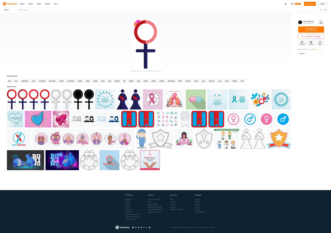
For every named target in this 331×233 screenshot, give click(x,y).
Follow (321, 23)
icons (102, 81)
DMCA (149, 202)
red (124, 81)
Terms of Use (193, 227)
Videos (39, 4)
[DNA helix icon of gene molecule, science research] (19, 139)
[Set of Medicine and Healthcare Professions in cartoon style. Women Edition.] (226, 139)
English (197, 199)
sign (138, 81)
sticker (146, 81)
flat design (70, 81)
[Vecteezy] (10, 4)
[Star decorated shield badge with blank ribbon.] (279, 139)
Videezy (127, 204)
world (227, 81)
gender (80, 81)
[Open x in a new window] (146, 227)
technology (171, 81)
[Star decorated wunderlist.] (129, 119)
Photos (30, 4)
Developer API (129, 212)
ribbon (131, 81)
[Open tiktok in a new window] (144, 227)
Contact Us (173, 202)
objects (234, 81)
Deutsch (197, 207)
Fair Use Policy (210, 227)
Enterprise (128, 207)
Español (197, 202)
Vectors (22, 4)
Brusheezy (128, 199)
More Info (302, 53)
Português (198, 204)
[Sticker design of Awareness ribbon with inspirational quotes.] (153, 99)
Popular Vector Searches (155, 207)
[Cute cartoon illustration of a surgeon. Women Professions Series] (141, 139)
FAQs (171, 199)
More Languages (200, 211)
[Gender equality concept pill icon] (196, 99)
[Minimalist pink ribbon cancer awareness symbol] (109, 160)
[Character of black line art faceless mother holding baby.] (246, 139)
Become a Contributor (176, 209)
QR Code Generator (130, 219)
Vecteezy (127, 202)
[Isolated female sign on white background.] (12, 99)
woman (188, 81)
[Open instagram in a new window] (135, 227)
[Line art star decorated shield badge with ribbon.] (160, 139)
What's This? (314, 49)
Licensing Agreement (154, 199)
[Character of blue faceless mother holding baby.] (122, 99)
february (211, 81)
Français (197, 209)
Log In (322, 4)
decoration (52, 81)
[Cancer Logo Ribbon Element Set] (167, 119)
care (16, 81)
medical (117, 81)
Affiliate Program (153, 204)
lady (109, 81)
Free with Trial (311, 29)
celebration (24, 81)
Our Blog (172, 207)
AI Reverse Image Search (132, 214)
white (180, 81)
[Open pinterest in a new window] (141, 227)
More (55, 4)
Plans (292, 4)
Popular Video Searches (155, 212)
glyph (88, 81)
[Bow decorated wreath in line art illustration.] (89, 160)
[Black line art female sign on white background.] (56, 99)
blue (9, 81)
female (61, 81)
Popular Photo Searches (155, 209)
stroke (154, 81)
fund (219, 81)
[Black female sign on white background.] (78, 99)
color (203, 81)
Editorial (47, 4)
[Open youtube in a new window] (149, 227)
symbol (161, 81)
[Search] (321, 10)
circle (33, 81)
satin (242, 81)
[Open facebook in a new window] (133, 227)
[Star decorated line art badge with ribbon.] (185, 119)
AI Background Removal (132, 217)
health (95, 81)
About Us (173, 204)
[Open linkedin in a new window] (138, 227)
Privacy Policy (201, 227)
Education (128, 209)
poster (196, 81)
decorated (42, 81)
